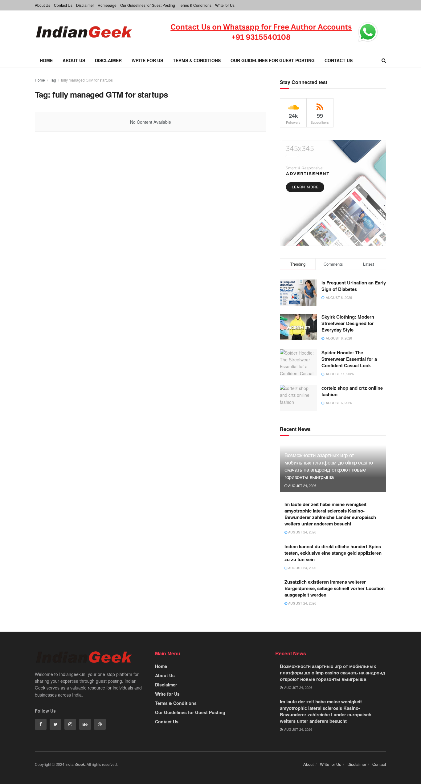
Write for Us (225, 5)
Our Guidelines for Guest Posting (147, 5)
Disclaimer (85, 5)
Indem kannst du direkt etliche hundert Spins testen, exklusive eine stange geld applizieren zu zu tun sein (333, 553)
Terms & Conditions (195, 5)
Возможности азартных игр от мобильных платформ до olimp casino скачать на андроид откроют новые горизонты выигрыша (328, 465)
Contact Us (63, 5)
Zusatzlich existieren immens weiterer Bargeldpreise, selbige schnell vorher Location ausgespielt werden (334, 588)
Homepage (107, 5)
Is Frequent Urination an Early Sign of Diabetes (353, 285)
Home (46, 60)
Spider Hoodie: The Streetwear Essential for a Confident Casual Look (349, 359)
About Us (42, 5)
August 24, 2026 (301, 485)
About (308, 764)
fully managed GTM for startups (87, 79)
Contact (379, 764)
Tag (53, 79)
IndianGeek (75, 764)
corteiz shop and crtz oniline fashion (352, 391)
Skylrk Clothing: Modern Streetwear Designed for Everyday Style (347, 323)
